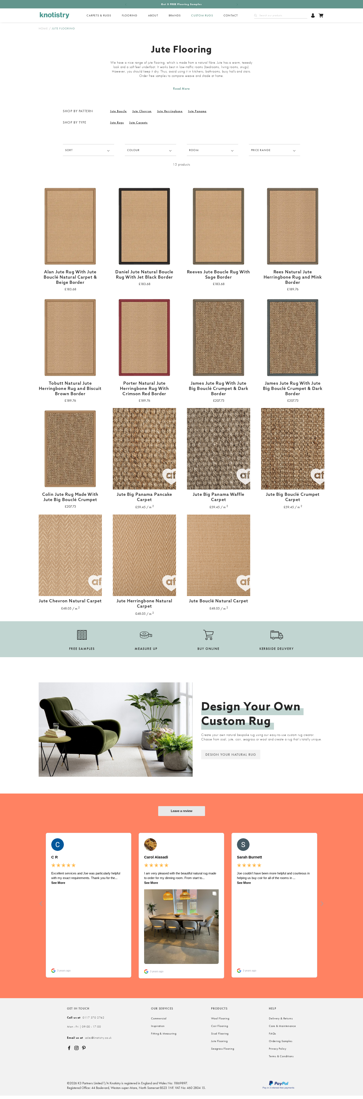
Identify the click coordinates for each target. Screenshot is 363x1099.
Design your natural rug (230, 754)
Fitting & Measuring (163, 1033)
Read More (181, 88)
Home (43, 28)
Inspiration (158, 1026)
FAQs (272, 1033)
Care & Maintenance (282, 1026)
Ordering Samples (280, 1041)
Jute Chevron (142, 111)
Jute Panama (197, 111)
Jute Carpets (138, 122)
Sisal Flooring (220, 1033)
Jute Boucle (118, 111)
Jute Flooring (219, 1041)
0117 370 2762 (85, 1017)
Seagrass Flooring (222, 1048)
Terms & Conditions (281, 1056)
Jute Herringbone (170, 111)
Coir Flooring (219, 1026)
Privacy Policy (277, 1048)
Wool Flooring (220, 1018)
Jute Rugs (117, 122)
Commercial (159, 1018)
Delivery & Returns (281, 1018)
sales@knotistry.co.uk (89, 1038)
